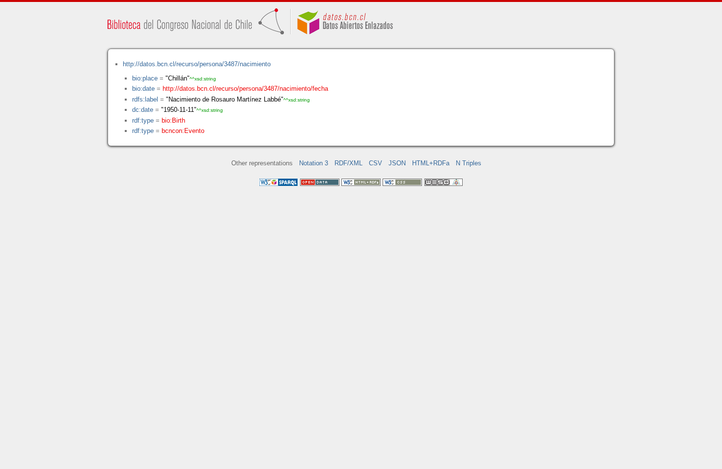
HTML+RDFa (430, 163)
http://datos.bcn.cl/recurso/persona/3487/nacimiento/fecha (245, 88)
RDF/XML (348, 163)
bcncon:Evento (183, 130)
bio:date (143, 88)
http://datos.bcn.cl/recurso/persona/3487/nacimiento (197, 64)
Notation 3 (313, 163)
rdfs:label (145, 99)
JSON (397, 163)
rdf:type (143, 120)
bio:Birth (173, 120)
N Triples (468, 163)
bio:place (145, 78)
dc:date (142, 109)
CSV (375, 163)
